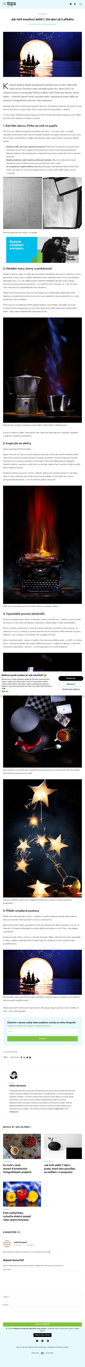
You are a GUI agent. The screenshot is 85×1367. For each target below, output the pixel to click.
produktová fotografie (42, 24)
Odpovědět (30, 1245)
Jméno (6, 1297)
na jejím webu (58, 1109)
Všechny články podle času (37, 1347)
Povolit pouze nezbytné (71, 689)
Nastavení (71, 684)
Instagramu (13, 1112)
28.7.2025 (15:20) (18, 1245)
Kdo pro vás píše (21, 1347)
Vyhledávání (51, 1347)
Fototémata (42, 14)
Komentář (7, 1269)
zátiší (54, 24)
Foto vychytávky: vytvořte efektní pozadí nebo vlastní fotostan (17, 1216)
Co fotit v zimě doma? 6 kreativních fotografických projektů (17, 1169)
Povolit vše (70, 678)
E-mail (5, 1305)
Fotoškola (7, 1209)
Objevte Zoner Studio (42, 1335)
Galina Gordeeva (17, 1086)
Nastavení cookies (62, 1347)
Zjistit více (5, 691)
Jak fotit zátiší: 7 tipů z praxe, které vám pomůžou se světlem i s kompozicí (59, 1169)
